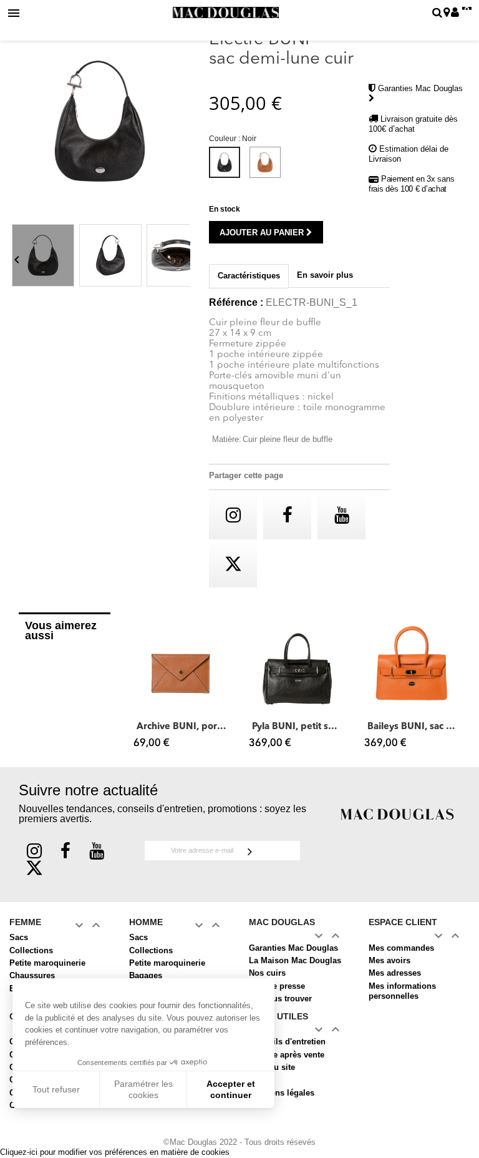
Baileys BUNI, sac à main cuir (412, 727)
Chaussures (32, 975)
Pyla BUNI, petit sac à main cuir (297, 727)
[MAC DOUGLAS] (397, 813)
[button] (140, 686)
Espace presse (277, 986)
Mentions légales (281, 1092)
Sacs (18, 937)
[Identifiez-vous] (455, 13)
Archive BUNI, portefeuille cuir (182, 727)
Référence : (236, 303)
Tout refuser (56, 1089)
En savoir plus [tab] (325, 275)
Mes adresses (395, 973)
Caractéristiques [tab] (249, 275)
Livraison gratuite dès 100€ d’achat (413, 124)
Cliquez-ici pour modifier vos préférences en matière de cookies (115, 1152)
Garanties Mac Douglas (293, 948)
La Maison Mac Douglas (295, 960)
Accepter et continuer (230, 1089)
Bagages (145, 975)
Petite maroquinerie (47, 963)
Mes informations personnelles (402, 991)
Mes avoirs (389, 960)
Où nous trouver (280, 998)
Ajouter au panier (263, 232)
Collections (31, 950)
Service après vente (286, 1054)
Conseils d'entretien (287, 1041)
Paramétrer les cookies (143, 1089)
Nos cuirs (267, 973)
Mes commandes (401, 948)
